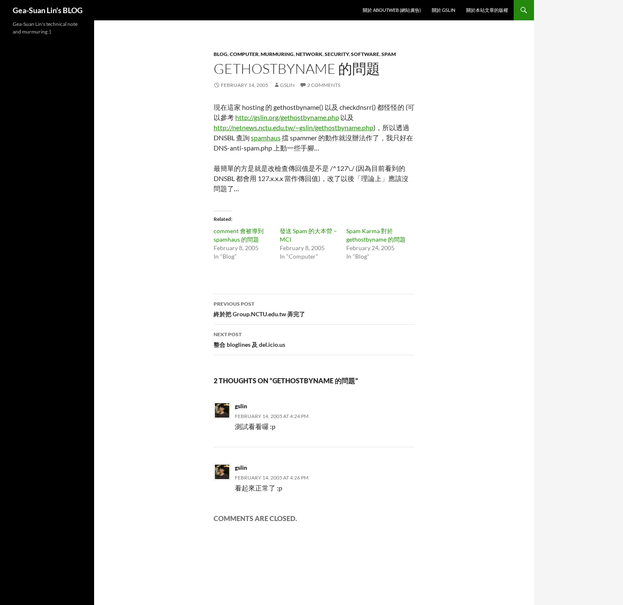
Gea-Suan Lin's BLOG (48, 10)
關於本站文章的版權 (487, 10)
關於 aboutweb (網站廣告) (392, 10)
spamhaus (266, 138)
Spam (388, 54)
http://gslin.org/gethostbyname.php (287, 117)
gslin (287, 85)
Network (309, 54)
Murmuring (277, 54)
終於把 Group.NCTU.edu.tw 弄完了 (259, 309)
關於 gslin (443, 10)
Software (365, 54)
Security (337, 54)
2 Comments (323, 85)
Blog (221, 54)
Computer (244, 54)
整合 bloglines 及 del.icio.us (249, 339)
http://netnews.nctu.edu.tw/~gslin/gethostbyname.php (293, 127)
